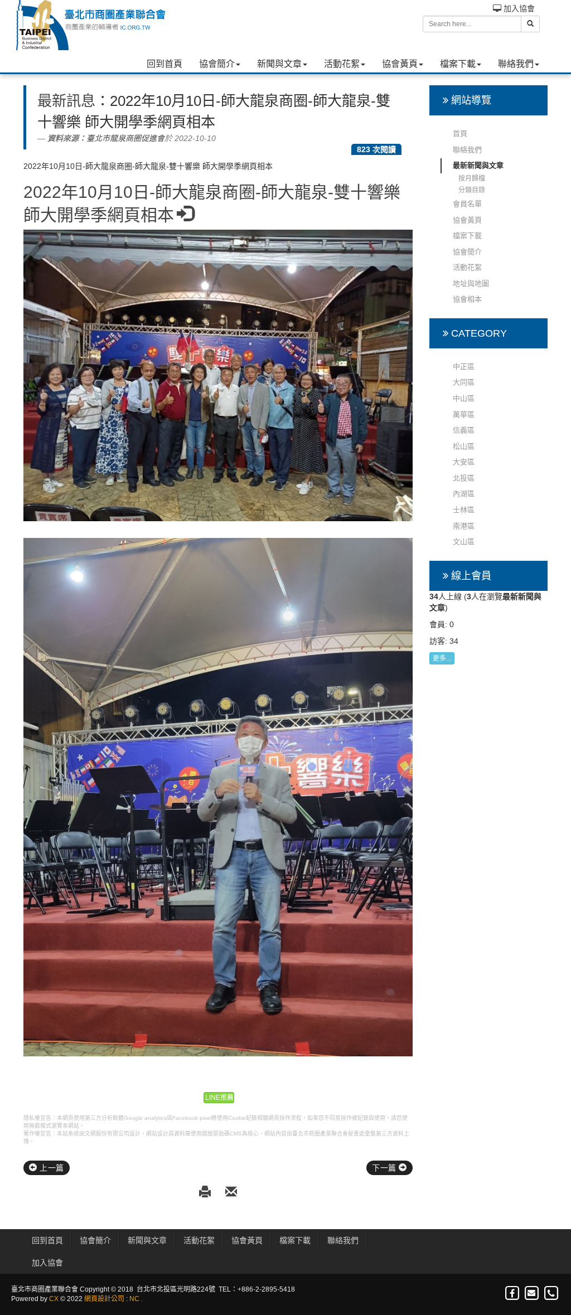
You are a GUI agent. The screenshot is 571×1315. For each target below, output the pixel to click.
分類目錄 (471, 190)
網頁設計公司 (104, 1299)
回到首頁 (164, 64)
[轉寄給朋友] (231, 1192)
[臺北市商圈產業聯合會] (90, 25)
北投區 (464, 478)
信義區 (464, 430)
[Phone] (551, 1293)
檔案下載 (458, 64)
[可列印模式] (206, 1192)
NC (134, 1299)
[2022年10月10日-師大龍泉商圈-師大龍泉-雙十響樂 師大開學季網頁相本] (218, 375)
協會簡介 (217, 64)
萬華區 (464, 414)
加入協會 (518, 8)
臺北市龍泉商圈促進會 (125, 138)
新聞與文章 (279, 64)
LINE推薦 (219, 1098)
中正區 (464, 366)
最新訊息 (66, 101)
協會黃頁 (400, 64)
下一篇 (385, 1167)
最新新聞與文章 (478, 165)
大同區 (464, 382)
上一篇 (50, 1167)
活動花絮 (342, 64)
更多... (442, 658)
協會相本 (467, 299)
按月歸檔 (471, 178)
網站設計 (157, 1133)
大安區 (464, 462)
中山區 (464, 398)
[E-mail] (532, 1293)
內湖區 (464, 493)
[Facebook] (512, 1293)
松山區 (464, 446)
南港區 (464, 526)
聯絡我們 (516, 64)
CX (54, 1299)
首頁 (460, 133)
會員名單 (467, 204)
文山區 (464, 541)
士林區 (464, 510)
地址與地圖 (471, 283)
